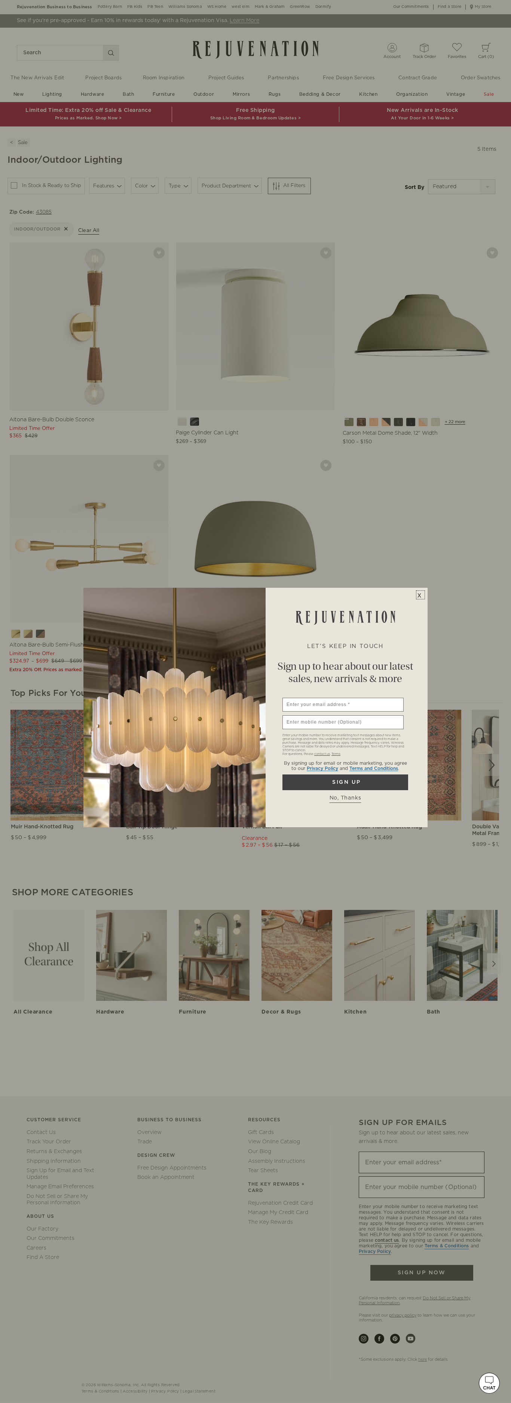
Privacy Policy (322, 768)
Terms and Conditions (373, 768)
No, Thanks (345, 798)
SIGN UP (345, 782)
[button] (489, 1383)
